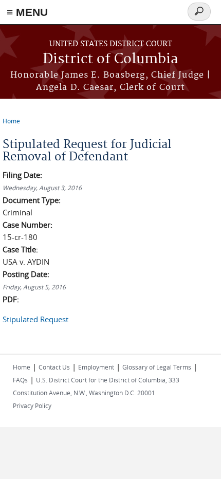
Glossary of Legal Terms (156, 367)
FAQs (20, 380)
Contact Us (54, 367)
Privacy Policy (32, 405)
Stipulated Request (35, 319)
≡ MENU (27, 12)
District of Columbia (110, 59)
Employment (96, 367)
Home (11, 121)
